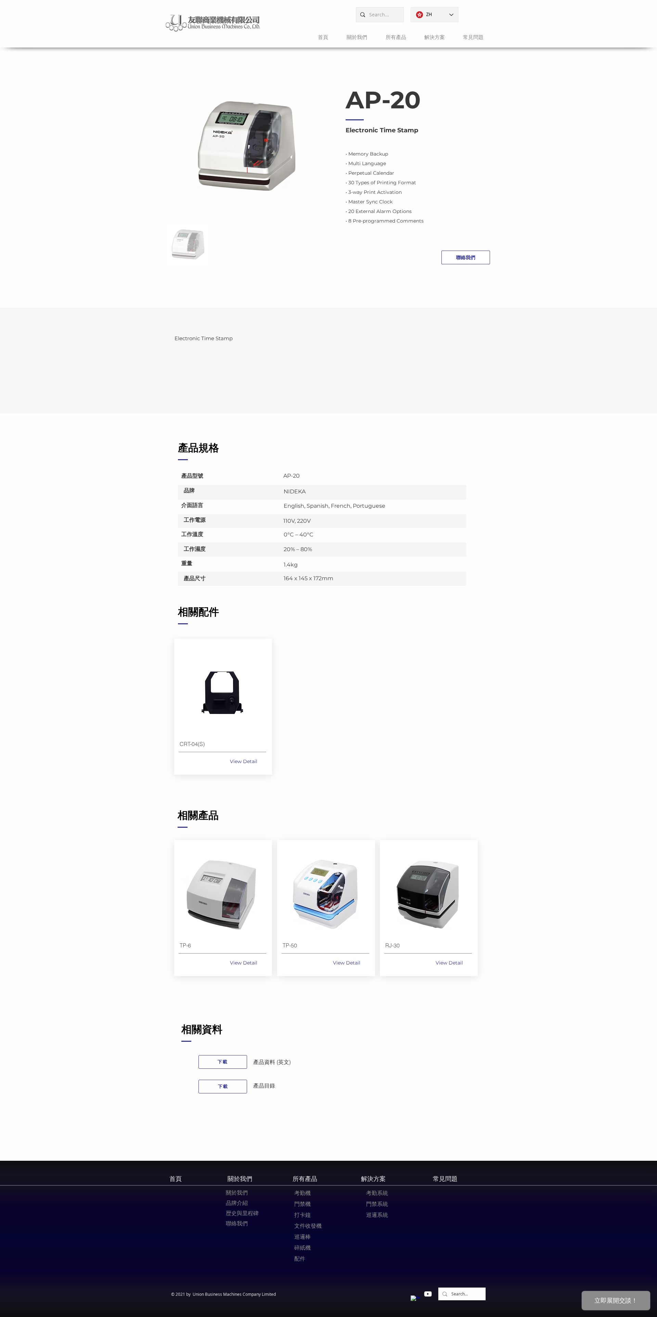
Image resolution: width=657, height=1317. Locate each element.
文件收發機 (308, 1225)
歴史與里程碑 (242, 1213)
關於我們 (237, 1192)
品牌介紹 (237, 1203)
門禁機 (302, 1204)
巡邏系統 (377, 1215)
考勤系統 (377, 1193)
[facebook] (415, 1300)
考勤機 (302, 1193)
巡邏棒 (302, 1236)
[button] (352, 37)
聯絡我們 (237, 1223)
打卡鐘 (302, 1215)
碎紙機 (302, 1247)
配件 (299, 1258)
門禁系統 (377, 1204)
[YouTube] (428, 1294)
